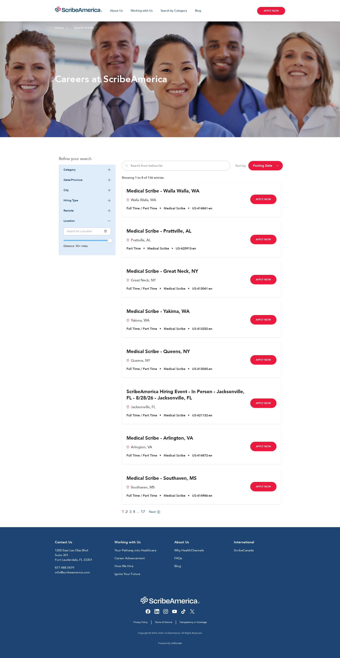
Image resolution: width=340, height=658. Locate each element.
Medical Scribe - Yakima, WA (158, 311)
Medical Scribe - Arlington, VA (160, 438)
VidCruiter (176, 643)
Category (70, 170)
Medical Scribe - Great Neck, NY (162, 271)
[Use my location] (105, 231)
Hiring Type (71, 200)
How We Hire (124, 566)
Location (69, 221)
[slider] (110, 240)
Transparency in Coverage (193, 622)
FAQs (178, 558)
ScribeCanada (244, 550)
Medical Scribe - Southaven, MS (162, 478)
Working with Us (142, 11)
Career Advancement (130, 558)
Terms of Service (163, 622)
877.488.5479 (64, 568)
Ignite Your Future (127, 574)
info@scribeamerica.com (72, 572)
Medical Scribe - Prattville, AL (159, 231)
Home (59, 28)
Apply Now (271, 11)
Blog (198, 11)
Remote (69, 211)
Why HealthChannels (189, 550)
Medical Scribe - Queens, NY (158, 351)
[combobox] (87, 170)
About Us (116, 11)
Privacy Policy (140, 622)
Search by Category (174, 11)
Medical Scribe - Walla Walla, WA (163, 191)
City (66, 190)
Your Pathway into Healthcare (135, 550)
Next (152, 512)
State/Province (73, 180)
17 (143, 511)
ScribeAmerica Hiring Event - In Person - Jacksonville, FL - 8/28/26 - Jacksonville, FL (185, 395)
